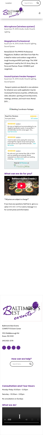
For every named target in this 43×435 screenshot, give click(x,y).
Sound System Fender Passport (20, 76)
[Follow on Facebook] (4, 348)
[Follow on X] (18, 348)
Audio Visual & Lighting (28, 43)
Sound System (9, 46)
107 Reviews (23, 163)
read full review (12, 132)
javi (7, 29)
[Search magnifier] (37, 3)
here (35, 207)
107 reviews (34, 118)
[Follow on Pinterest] (14, 348)
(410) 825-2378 (14, 207)
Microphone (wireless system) (19, 26)
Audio (22, 29)
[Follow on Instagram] (9, 348)
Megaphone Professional (17, 41)
